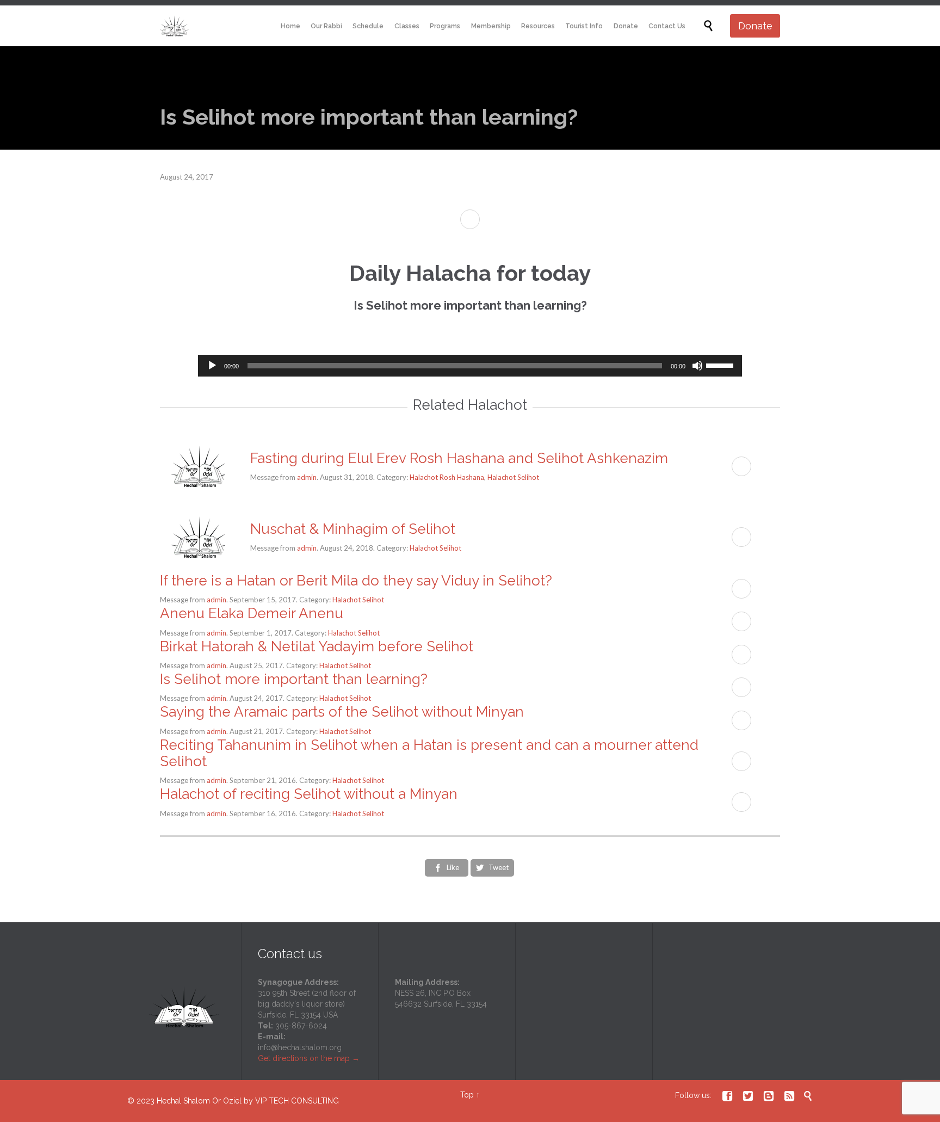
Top (467, 1094)
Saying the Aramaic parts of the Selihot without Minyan (342, 712)
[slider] (721, 364)
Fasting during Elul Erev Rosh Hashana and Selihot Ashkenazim (459, 458)
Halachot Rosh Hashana (447, 477)
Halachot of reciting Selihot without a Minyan (308, 794)
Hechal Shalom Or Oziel (200, 1100)
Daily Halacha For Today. (470, 319)
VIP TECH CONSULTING (297, 1100)
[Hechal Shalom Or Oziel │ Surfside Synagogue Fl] (174, 25)
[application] (470, 366)
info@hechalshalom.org (300, 1047)
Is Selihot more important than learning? (294, 679)
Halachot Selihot (513, 477)
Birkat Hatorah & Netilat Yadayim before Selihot (316, 646)
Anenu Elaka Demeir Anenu (251, 613)
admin (307, 477)
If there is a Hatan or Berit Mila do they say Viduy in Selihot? (356, 580)
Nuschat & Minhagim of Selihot (352, 529)
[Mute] (697, 365)
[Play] (212, 365)
